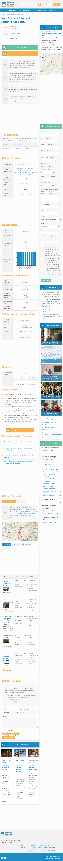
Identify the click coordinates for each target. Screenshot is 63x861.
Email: (42, 132)
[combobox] (27, 4)
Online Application (25, 337)
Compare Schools (35, 849)
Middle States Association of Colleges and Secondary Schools (25, 173)
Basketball (32, 378)
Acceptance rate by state (49, 522)
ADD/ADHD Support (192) (49, 484)
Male (43, 166)
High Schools (16, 544)
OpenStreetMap (34, 540)
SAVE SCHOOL (22, 54)
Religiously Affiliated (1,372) (50, 489)
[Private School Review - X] (2, 858)
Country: (43, 217)
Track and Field (20, 384)
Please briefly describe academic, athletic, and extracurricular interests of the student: (50, 191)
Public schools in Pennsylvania (51, 511)
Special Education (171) (49, 479)
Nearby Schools (21, 501)
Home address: (45, 204)
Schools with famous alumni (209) (52, 495)
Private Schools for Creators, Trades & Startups (19, 767)
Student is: (44, 164)
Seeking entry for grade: (48, 176)
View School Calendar (25, 195)
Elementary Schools (26, 544)
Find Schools (24, 849)
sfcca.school (13, 38)
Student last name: (46, 151)
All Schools (7, 544)
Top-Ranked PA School (50, 31)
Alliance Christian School (8, 601)
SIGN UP (56, 4)
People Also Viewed (9, 501)
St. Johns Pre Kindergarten (21, 513)
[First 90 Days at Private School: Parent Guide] (33, 753)
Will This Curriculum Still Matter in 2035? (5, 766)
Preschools (6, 548)
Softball (32, 381)
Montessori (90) (47, 467)
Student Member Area (37, 845)
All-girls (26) (46, 462)
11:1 (29, 289)
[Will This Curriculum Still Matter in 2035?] (6, 753)
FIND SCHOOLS (12, 10)
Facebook (5, 857)
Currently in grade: (46, 169)
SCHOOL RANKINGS (24, 10)
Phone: (43, 239)
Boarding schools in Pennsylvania (52, 513)
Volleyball (32, 384)
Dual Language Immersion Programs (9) (50, 475)
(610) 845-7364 (16, 33)
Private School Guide (36, 847)
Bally (10, 29)
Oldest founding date (22, 149)
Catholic (25, 178)
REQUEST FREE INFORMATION (22, 430)
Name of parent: (45, 138)
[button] (20, 530)
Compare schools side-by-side (51, 453)
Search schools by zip (48, 451)
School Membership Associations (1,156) (52, 492)
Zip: (42, 230)
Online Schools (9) (48, 486)
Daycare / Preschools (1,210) (50, 469)
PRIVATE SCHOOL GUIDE (39, 10)
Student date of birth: (47, 157)
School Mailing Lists (49, 847)
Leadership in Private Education (52, 437)
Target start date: (46, 183)
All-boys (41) (46, 465)
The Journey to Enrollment (51, 432)
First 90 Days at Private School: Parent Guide (33, 766)
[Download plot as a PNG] (35, 251)
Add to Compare (9, 595)
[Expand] (4, 530)
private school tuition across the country (51, 305)
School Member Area (49, 845)
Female (49, 166)
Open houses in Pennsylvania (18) (52, 502)
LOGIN (48, 4)
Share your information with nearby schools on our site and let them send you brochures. (52, 250)
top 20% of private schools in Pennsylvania (14, 140)
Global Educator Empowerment (52, 435)
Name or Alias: (24, 709)
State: (42, 223)
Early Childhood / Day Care (25, 164)
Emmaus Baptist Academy (8, 636)
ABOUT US (52, 10)
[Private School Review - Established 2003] (8, 4)
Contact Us (34, 851)
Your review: (5, 716)
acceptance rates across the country (51, 317)
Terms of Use (49, 859)
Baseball (20, 378)
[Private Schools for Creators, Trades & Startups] (20, 753)
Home (22, 845)
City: (42, 210)
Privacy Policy (57, 859)
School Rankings (25, 851)
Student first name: (46, 144)
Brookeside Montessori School (18, 511)
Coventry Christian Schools (7, 656)
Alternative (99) (47, 481)
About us (23, 847)
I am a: (4, 709)
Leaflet (28, 540)
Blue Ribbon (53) (47, 460)
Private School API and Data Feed (53, 851)
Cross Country (19, 381)
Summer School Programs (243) (51, 472)
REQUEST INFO (22, 47)
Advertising (47, 849)
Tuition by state (47, 520)
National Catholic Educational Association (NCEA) (25, 169)
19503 (16, 29)
